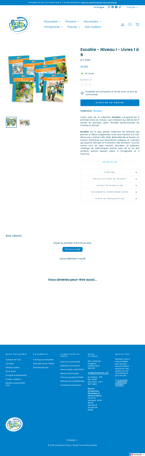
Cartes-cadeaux (13, 379)
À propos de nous (13, 360)
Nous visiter (11, 371)
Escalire (97, 110)
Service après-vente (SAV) (72, 369)
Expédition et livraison (70, 366)
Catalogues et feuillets (43, 360)
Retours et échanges (69, 373)
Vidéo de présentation (109, 198)
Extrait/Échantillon (110, 185)
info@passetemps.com (98, 373)
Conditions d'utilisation (70, 385)
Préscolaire (51, 21)
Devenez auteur (13, 367)
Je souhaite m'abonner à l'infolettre (121, 382)
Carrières (10, 363)
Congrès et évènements (16, 375)
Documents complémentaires (110, 192)
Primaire (71, 21)
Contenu (109, 172)
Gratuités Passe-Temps (43, 363)
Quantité (86, 80)
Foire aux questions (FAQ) (71, 377)
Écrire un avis (72, 249)
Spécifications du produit (110, 179)
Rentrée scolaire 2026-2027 (16, 384)
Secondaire (91, 21)
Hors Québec (93, 27)
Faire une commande (70, 362)
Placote (72, 27)
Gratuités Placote (40, 367)
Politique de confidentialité (72, 381)
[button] (137, 454)
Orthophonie (52, 27)
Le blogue (99, 7)
